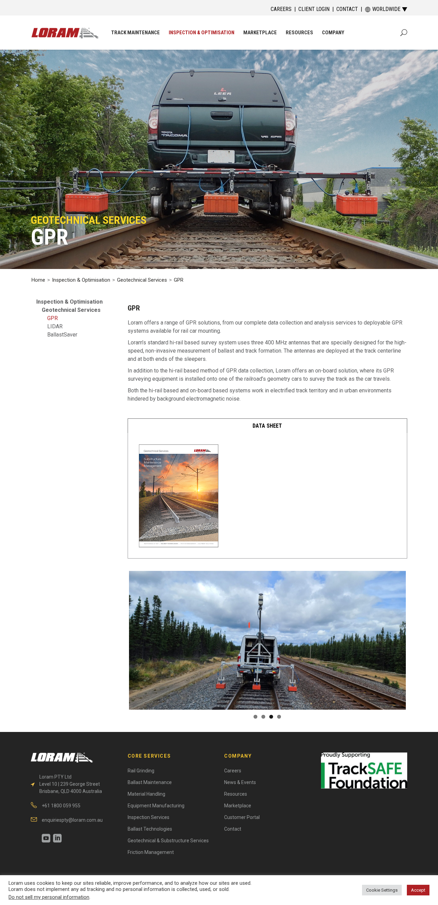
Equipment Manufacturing (156, 805)
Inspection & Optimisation (81, 280)
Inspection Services (148, 817)
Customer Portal (242, 817)
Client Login (314, 9)
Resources (235, 794)
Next (416, 646)
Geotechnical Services (142, 280)
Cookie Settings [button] (382, 890)
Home (38, 280)
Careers (281, 9)
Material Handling (146, 794)
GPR (52, 318)
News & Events (240, 782)
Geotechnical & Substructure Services (168, 840)
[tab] (268, 425)
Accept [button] (418, 890)
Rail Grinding (141, 770)
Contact (347, 9)
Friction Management (151, 852)
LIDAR (55, 326)
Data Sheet (267, 426)
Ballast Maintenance (150, 782)
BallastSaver (62, 334)
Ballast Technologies (150, 829)
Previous (119, 646)
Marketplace (237, 805)
